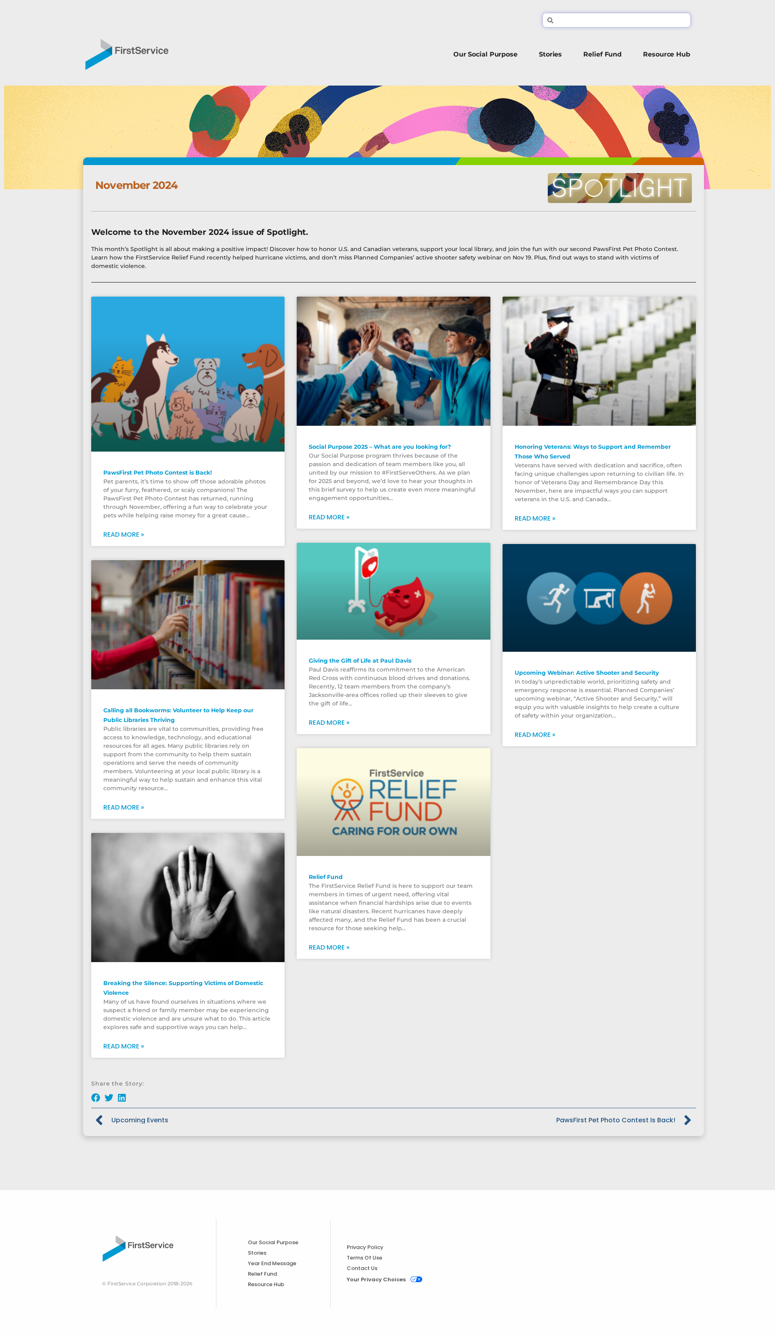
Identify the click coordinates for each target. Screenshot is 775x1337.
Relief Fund (326, 877)
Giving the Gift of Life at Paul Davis (360, 660)
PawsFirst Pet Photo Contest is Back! (157, 472)
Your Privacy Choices (376, 1279)
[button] (96, 1098)
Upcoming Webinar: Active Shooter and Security (587, 672)
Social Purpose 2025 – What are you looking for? (380, 446)
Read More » (123, 534)
